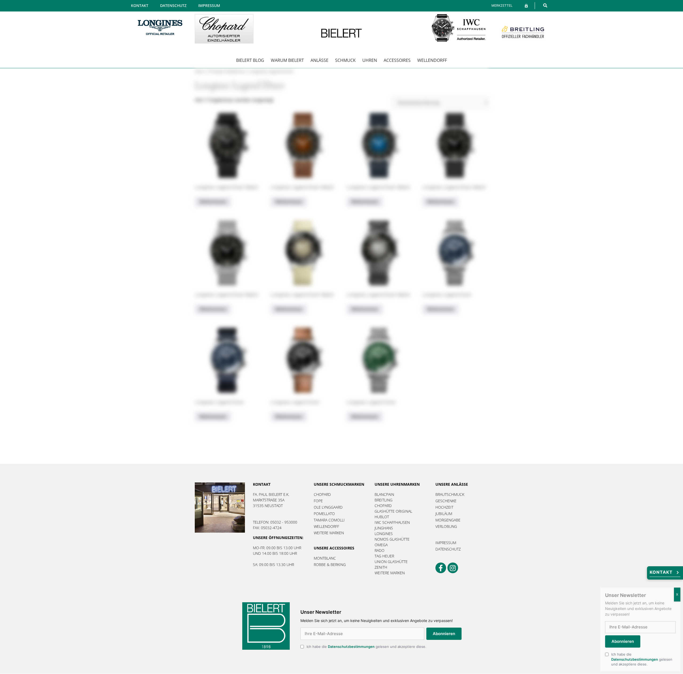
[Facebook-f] (440, 568)
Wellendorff (432, 60)
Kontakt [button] (661, 572)
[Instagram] (452, 568)
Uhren (369, 60)
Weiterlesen (213, 201)
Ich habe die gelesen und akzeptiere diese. (366, 646)
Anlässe (319, 60)
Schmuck (345, 60)
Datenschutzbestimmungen (351, 646)
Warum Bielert (287, 60)
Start (200, 71)
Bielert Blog (250, 60)
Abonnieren (444, 633)
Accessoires (397, 60)
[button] (545, 5)
